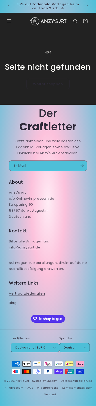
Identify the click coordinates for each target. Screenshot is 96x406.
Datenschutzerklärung (76, 381)
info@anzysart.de (24, 247)
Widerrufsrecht (47, 388)
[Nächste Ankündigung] (88, 6)
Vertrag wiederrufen (27, 293)
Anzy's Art (22, 381)
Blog (13, 302)
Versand (50, 394)
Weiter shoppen (48, 84)
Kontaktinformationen (77, 388)
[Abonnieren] (82, 165)
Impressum (15, 388)
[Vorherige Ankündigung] (8, 6)
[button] (9, 21)
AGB (30, 388)
